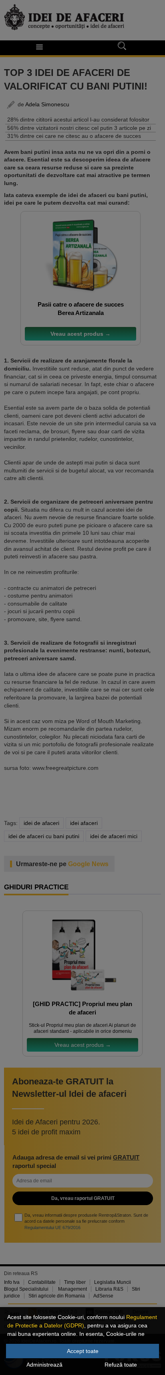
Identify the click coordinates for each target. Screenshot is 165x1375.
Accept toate (83, 1351)
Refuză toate (121, 1364)
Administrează (44, 1364)
